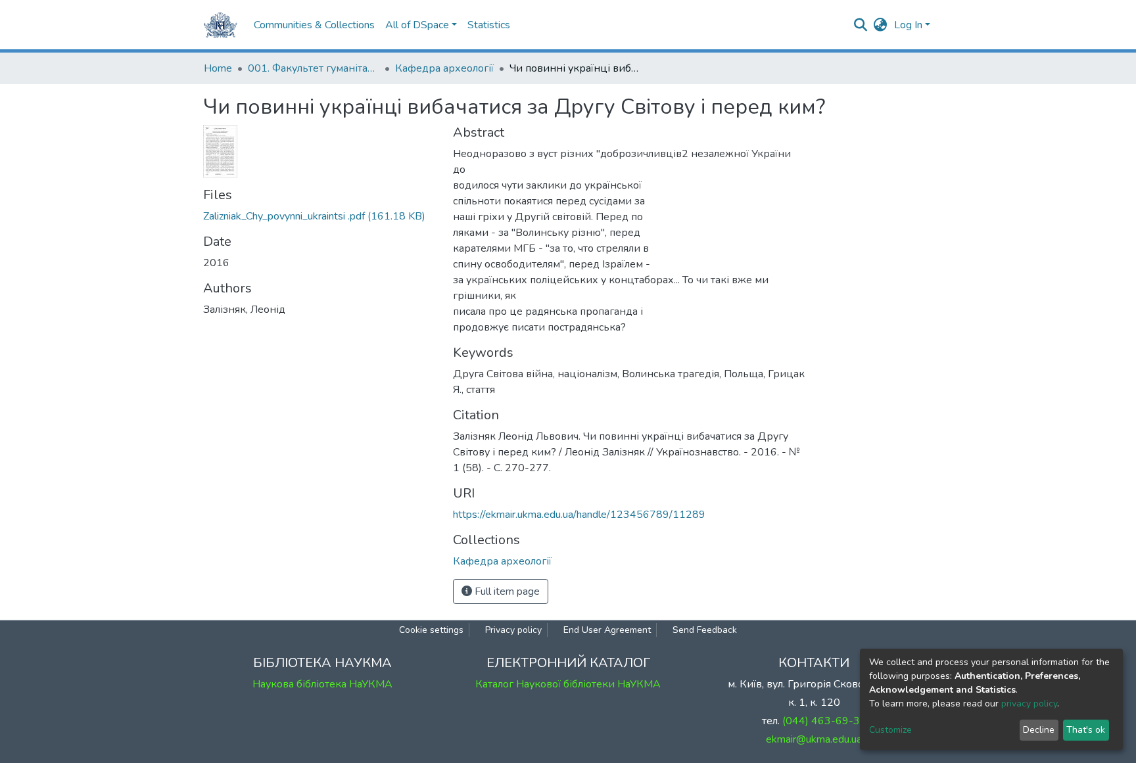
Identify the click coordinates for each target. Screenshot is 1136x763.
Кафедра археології (444, 68)
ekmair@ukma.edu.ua (814, 739)
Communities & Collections (314, 25)
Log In (908, 25)
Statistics (488, 25)
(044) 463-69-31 (824, 721)
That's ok (1085, 730)
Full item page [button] (506, 591)
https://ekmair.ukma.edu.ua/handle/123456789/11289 (579, 514)
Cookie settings (431, 630)
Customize (890, 730)
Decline (1038, 730)
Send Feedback (705, 630)
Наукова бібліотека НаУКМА (322, 684)
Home (218, 68)
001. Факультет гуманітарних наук (313, 68)
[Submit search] (861, 25)
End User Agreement (607, 630)
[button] (880, 25)
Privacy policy (513, 630)
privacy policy (1029, 703)
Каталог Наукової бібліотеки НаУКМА (568, 684)
